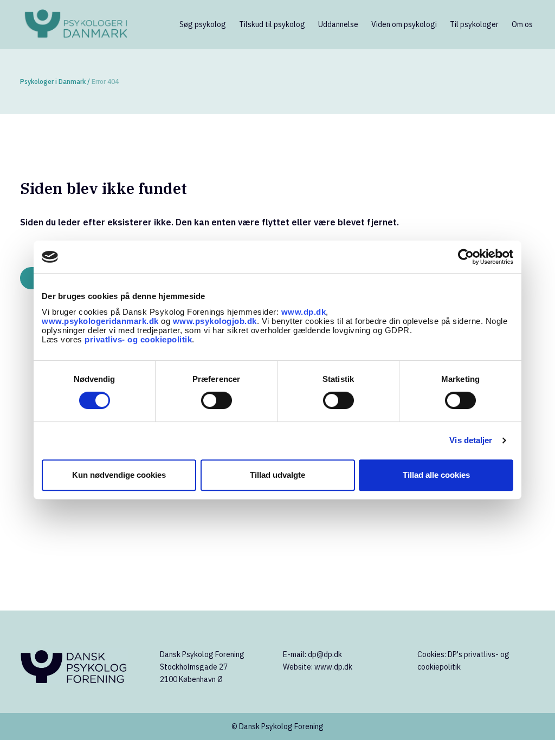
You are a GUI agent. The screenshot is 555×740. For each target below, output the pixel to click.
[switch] (216, 400)
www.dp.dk (303, 311)
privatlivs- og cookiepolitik (138, 339)
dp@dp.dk (325, 654)
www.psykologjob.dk (215, 321)
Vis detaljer (470, 440)
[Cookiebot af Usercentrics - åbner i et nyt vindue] (465, 257)
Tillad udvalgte (277, 474)
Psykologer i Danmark (53, 81)
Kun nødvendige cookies (119, 474)
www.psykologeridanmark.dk (100, 321)
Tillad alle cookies (436, 474)
